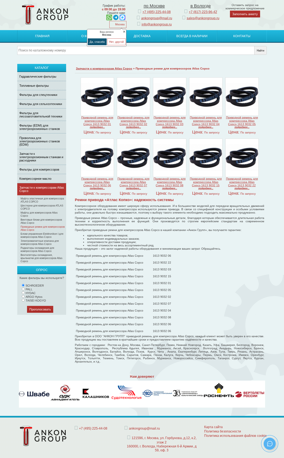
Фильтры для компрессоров (39, 169)
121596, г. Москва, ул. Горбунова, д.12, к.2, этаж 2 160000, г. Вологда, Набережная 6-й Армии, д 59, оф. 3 (161, 444)
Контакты (241, 36)
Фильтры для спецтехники (38, 94)
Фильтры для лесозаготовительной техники (40, 114)
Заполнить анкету (245, 14)
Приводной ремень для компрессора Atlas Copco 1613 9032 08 (170, 182)
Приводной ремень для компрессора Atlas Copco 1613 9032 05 (242, 121)
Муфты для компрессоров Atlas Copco (39, 214)
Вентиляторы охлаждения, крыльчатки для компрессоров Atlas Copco (41, 258)
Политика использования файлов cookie (235, 435)
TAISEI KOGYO (36, 300)
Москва (119, 24)
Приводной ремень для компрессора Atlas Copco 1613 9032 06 (97, 182)
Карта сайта (213, 427)
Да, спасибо (97, 41)
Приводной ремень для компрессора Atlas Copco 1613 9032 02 (133, 121)
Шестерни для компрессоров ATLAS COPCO (42, 207)
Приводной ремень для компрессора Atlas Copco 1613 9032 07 (133, 182)
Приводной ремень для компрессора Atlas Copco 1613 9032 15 (206, 182)
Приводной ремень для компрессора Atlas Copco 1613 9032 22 (242, 182)
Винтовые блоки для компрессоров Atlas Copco (41, 221)
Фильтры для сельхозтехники (40, 104)
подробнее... (97, 127)
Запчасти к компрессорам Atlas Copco (41, 189)
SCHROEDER (35, 285)
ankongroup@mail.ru (156, 18)
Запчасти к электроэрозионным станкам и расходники (41, 157)
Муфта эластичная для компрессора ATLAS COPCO (42, 200)
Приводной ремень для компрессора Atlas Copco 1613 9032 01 (97, 121)
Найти (260, 50)
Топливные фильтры (34, 85)
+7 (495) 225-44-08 (156, 12)
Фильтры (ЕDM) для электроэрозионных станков (39, 127)
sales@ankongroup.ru (203, 18)
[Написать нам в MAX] (122, 17)
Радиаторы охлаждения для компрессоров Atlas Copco (37, 250)
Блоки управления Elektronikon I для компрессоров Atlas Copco (42, 235)
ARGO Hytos (34, 296)
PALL (29, 289)
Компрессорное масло (35, 178)
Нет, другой (116, 41)
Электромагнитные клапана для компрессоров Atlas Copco (40, 242)
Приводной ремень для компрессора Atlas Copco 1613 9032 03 (170, 121)
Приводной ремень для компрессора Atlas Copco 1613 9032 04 (206, 121)
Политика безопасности (222, 431)
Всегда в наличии (191, 36)
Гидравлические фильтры (37, 76)
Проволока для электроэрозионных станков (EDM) (39, 141)
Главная (42, 36)
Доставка (142, 36)
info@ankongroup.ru (157, 24)
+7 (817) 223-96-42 (203, 12)
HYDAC (31, 293)
